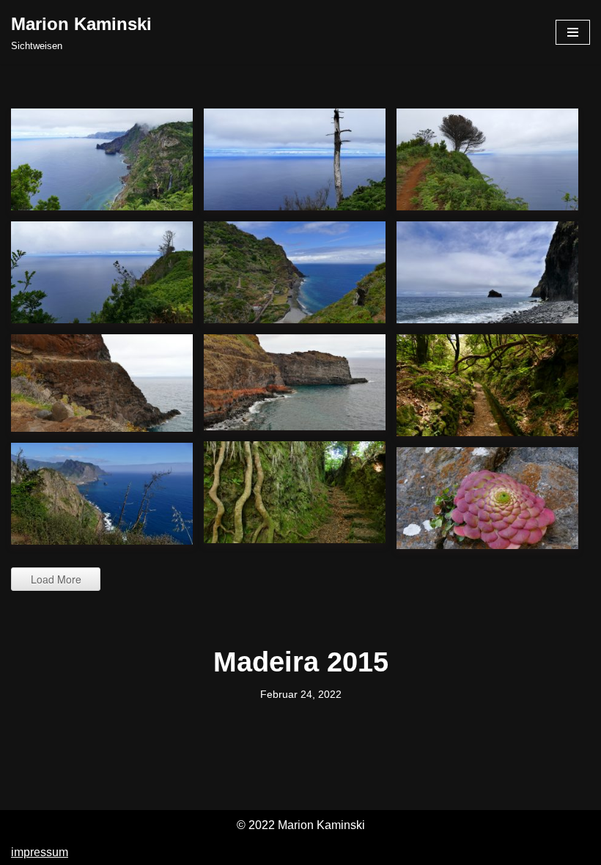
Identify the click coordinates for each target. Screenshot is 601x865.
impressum (39, 852)
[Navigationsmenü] (573, 32)
